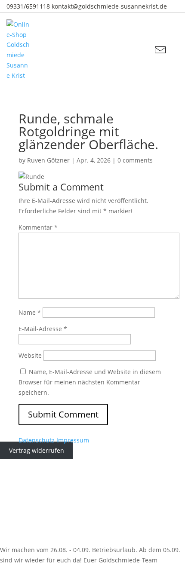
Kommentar (38, 227)
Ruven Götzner (48, 160)
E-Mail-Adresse (42, 329)
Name (29, 312)
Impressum (72, 440)
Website (30, 355)
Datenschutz (36, 440)
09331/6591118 (28, 6)
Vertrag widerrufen (36, 450)
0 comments (135, 160)
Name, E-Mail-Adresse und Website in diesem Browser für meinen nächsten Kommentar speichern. (89, 382)
